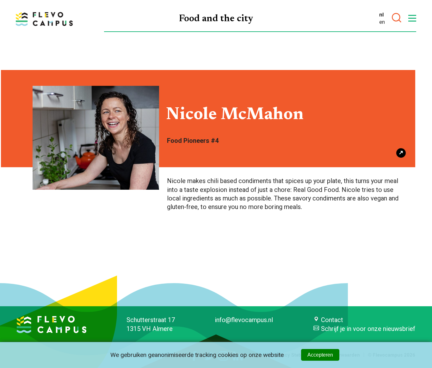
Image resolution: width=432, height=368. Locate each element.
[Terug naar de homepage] (44, 19)
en (382, 22)
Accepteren (320, 355)
